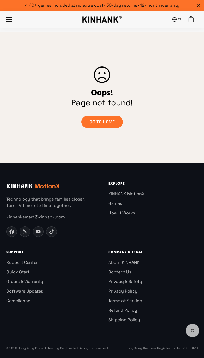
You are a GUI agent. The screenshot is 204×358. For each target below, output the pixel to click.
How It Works (121, 213)
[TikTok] (51, 231)
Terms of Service (125, 300)
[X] (25, 231)
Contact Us (119, 272)
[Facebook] (11, 231)
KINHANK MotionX (126, 194)
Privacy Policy (123, 291)
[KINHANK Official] (102, 19)
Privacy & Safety (125, 281)
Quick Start (17, 272)
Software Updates (24, 291)
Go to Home (102, 122)
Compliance (18, 300)
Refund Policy (122, 310)
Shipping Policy (124, 320)
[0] (191, 19)
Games (115, 203)
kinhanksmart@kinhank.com (35, 217)
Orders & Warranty (24, 281)
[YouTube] (38, 231)
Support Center (22, 262)
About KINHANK (124, 262)
